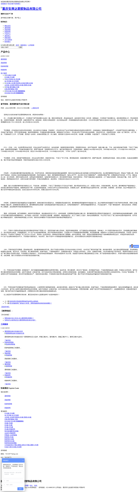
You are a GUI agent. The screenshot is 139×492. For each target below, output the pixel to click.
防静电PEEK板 (9, 441)
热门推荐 (4, 73)
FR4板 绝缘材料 (10, 429)
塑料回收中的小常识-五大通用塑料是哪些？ (19, 318)
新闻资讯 (24, 45)
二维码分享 (35, 108)
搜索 (20, 47)
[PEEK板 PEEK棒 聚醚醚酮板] (15, 91)
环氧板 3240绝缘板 (11, 435)
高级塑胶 (8, 30)
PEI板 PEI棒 (8, 425)
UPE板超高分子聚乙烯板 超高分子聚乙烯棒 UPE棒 (21, 445)
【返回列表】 (5, 307)
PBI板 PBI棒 (9, 423)
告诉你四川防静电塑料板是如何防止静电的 (23, 301)
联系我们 (17, 3)
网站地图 (25, 485)
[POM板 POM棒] (10, 75)
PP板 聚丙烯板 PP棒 (11, 89)
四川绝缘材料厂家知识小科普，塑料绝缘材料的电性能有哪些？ (30, 303)
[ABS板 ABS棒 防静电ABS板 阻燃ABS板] (19, 83)
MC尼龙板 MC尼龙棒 (12, 81)
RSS (31, 485)
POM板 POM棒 (10, 77)
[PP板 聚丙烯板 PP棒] (12, 87)
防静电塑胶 (4, 66)
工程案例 (4, 324)
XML (36, 485)
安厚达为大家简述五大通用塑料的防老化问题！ (20, 320)
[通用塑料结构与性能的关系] (14, 333)
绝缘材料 (8, 32)
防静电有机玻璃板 (11, 443)
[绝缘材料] (8, 377)
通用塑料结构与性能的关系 (14, 331)
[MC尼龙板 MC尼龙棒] (12, 79)
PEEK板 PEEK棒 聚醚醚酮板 (14, 93)
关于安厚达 (8, 39)
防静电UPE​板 (9, 437)
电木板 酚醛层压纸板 (12, 431)
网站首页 (8, 26)
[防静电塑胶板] (10, 344)
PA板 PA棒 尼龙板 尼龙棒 (13, 447)
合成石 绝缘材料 (10, 433)
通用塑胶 (8, 28)
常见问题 (11, 3)
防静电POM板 (9, 439)
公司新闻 (31, 45)
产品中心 (8, 33)
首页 (17, 45)
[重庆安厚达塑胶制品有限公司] (21, 8)
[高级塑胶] (8, 355)
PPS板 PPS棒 (9, 427)
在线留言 (4, 3)
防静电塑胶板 (9, 342)
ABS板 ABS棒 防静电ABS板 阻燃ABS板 (18, 85)
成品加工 (8, 35)
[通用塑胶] (8, 366)
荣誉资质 (8, 37)
